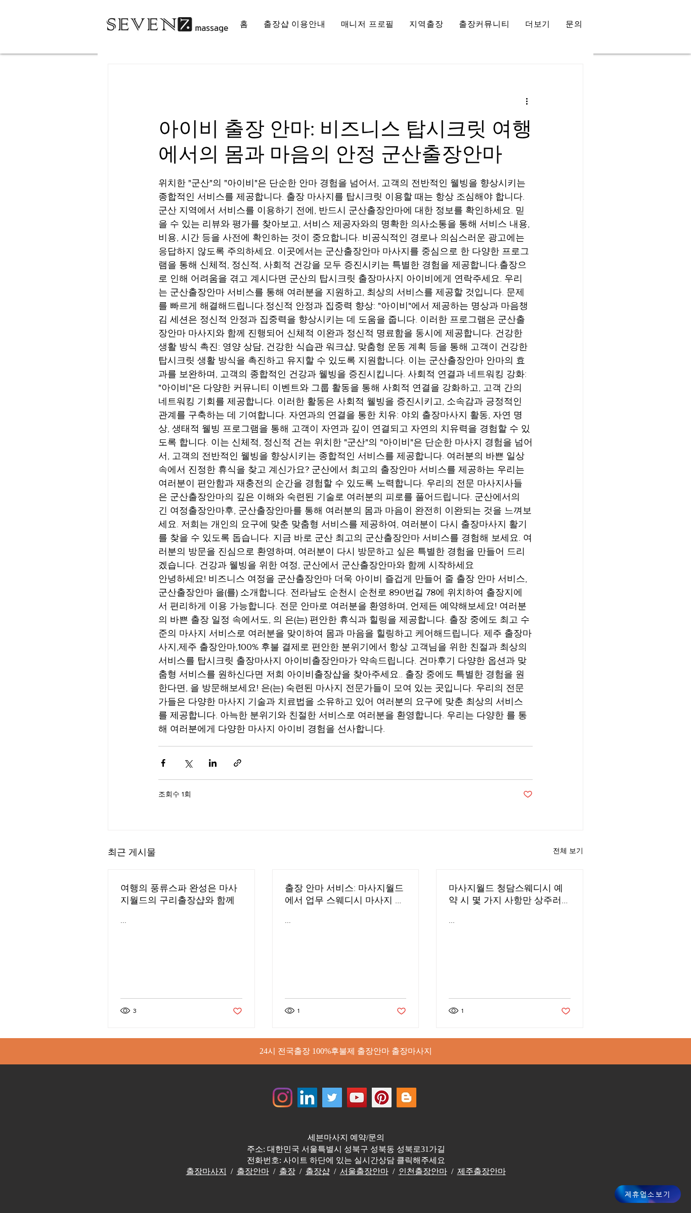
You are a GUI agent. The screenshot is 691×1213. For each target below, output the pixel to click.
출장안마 (253, 1171)
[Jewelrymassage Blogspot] (406, 1097)
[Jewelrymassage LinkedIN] (307, 1097)
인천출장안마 (423, 1171)
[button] (538, 24)
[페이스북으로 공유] (163, 763)
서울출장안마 (364, 1171)
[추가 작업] (527, 101)
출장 (287, 1171)
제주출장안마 (481, 1171)
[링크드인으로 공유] (213, 763)
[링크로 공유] (237, 763)
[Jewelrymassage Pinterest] (382, 1097)
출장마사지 (206, 1171)
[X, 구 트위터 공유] (188, 763)
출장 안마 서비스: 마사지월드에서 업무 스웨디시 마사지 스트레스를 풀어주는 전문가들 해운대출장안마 (344, 894)
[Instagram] (282, 1097)
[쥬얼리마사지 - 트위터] (332, 1097)
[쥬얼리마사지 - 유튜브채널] (357, 1097)
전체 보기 (568, 851)
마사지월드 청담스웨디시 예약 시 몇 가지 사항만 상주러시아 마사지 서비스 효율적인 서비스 (507, 894)
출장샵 (318, 1171)
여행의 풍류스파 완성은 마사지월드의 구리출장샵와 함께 (178, 894)
